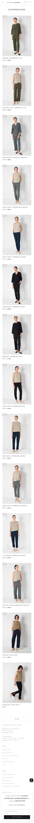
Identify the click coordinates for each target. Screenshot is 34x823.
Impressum (6, 749)
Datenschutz (7, 752)
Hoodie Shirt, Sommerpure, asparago (15, 157)
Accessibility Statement (11, 786)
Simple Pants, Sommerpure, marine (13, 456)
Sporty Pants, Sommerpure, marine (14, 257)
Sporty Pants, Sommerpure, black (13, 406)
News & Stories (8, 777)
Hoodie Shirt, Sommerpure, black (13, 306)
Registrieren (17, 817)
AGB (3, 764)
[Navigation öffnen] (2, 2)
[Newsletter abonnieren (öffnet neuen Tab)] (25, 2)
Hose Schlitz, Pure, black (11, 704)
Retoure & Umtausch (10, 755)
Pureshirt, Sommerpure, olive (12, 58)
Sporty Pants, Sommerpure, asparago (15, 207)
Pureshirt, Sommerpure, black (12, 356)
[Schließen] (30, 794)
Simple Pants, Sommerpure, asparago (14, 505)
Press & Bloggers (8, 774)
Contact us (6, 780)
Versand (5, 758)
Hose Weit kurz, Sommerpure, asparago (15, 605)
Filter (17, 719)
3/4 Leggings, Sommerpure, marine (13, 555)
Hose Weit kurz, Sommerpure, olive (14, 107)
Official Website (8, 783)
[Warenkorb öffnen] (31, 2)
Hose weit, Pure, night (10, 655)
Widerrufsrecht (8, 761)
